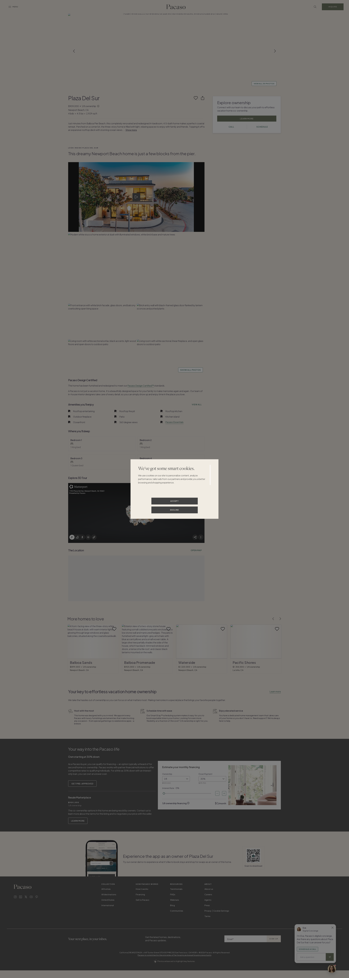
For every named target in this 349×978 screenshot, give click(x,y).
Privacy (208, 911)
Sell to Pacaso (142, 900)
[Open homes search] (315, 6)
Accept (174, 501)
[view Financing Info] (188, 803)
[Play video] (136, 197)
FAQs (172, 894)
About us (208, 889)
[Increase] (224, 793)
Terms (207, 916)
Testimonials (176, 889)
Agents (207, 900)
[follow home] (196, 98)
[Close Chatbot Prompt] (332, 927)
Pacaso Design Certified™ (140, 385)
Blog (172, 905)
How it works (142, 889)
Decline (174, 510)
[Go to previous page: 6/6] (273, 618)
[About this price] (98, 106)
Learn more (275, 691)
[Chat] (332, 969)
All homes (106, 889)
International (107, 905)
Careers (208, 894)
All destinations (108, 894)
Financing (140, 894)
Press (207, 905)
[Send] (330, 957)
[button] (174, 51)
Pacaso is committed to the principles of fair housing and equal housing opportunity (174, 955)
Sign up (274, 939)
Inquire (332, 7)
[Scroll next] (275, 51)
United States (108, 900)
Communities (176, 911)
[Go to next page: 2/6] (280, 618)
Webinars (174, 900)
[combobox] (176, 779)
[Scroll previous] (74, 51)
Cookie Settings (221, 911)
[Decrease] (217, 793)
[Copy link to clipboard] (203, 98)
